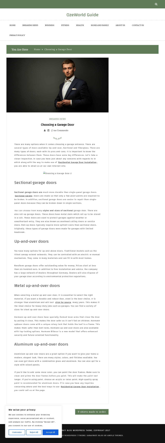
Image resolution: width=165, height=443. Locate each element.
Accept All (50, 432)
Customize (17, 432)
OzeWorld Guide (83, 15)
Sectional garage (23, 196)
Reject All (34, 432)
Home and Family (100, 25)
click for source (63, 302)
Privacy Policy (17, 35)
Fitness (65, 25)
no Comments (60, 130)
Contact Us (138, 25)
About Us (120, 25)
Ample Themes (115, 435)
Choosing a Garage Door (57, 125)
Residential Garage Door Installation (77, 162)
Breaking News (30, 25)
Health (80, 25)
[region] (33, 422)
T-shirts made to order (92, 412)
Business (49, 25)
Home (12, 25)
